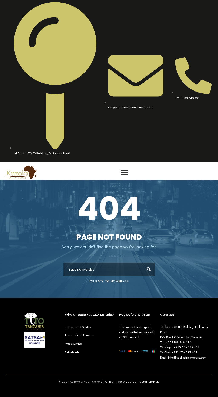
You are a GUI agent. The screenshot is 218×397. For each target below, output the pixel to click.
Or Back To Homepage (109, 281)
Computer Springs (145, 382)
